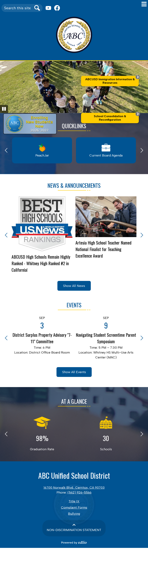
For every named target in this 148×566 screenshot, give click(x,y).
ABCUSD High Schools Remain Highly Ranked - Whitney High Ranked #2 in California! (41, 263)
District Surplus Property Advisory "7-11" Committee (42, 337)
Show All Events (74, 372)
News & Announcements (74, 185)
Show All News (74, 286)
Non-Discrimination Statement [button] (74, 530)
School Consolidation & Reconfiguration (110, 117)
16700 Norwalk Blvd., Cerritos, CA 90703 (74, 488)
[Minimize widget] (138, 77)
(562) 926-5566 (80, 492)
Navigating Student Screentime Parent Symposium (106, 337)
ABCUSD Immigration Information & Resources (110, 81)
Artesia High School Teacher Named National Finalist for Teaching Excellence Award (103, 249)
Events (74, 305)
